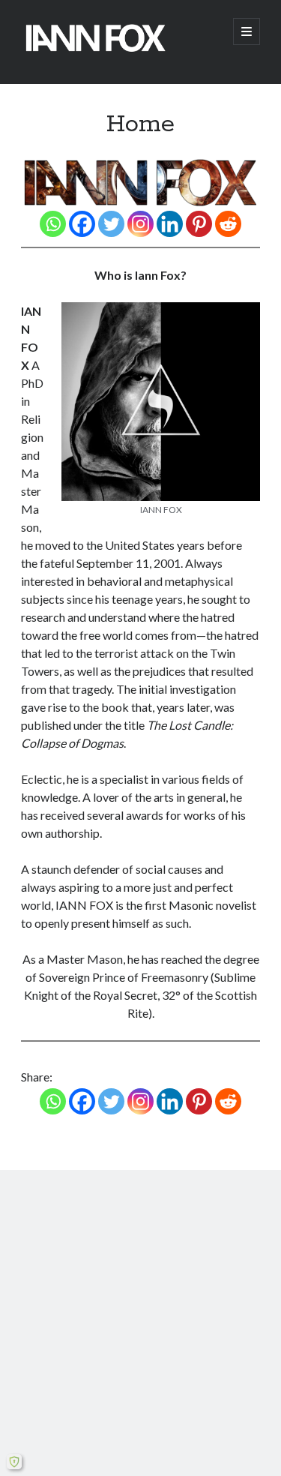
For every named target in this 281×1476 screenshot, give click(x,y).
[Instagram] (140, 224)
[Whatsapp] (53, 224)
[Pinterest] (199, 224)
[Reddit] (228, 224)
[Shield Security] (14, 1462)
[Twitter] (111, 224)
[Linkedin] (170, 224)
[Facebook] (82, 224)
